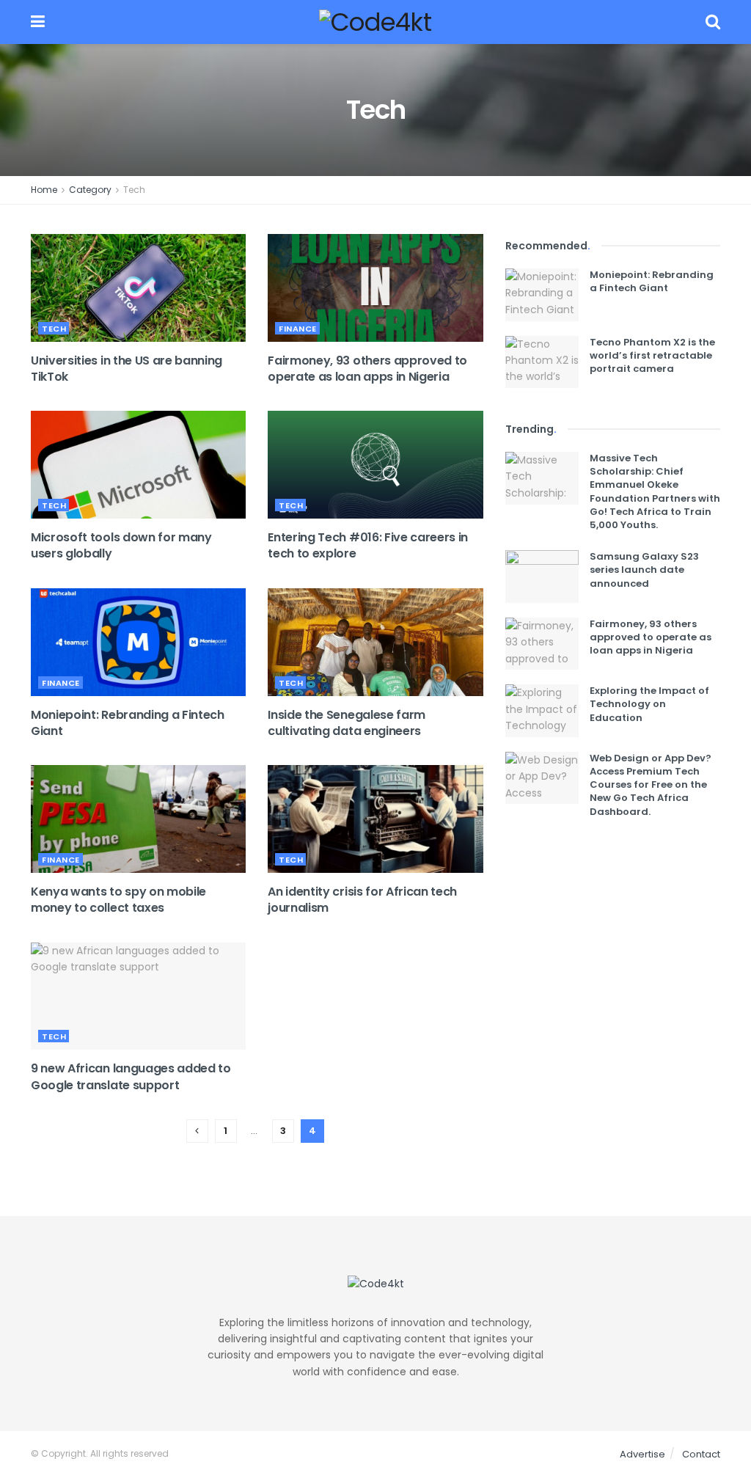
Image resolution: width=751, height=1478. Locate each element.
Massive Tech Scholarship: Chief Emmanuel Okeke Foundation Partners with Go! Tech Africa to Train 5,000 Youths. (655, 491)
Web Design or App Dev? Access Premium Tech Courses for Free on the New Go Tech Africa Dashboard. (650, 785)
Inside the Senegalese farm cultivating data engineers (346, 722)
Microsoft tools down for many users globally (121, 545)
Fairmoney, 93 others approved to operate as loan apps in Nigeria (367, 368)
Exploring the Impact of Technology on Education (649, 704)
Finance (298, 328)
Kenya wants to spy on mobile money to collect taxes (118, 899)
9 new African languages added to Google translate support (131, 1076)
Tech (134, 189)
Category (90, 189)
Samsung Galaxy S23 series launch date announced (644, 569)
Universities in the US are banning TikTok (126, 368)
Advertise (642, 1454)
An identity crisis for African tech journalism (362, 899)
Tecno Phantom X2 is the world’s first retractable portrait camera (652, 355)
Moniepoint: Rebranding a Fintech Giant (127, 722)
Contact (701, 1454)
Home (44, 189)
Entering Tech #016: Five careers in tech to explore (368, 545)
